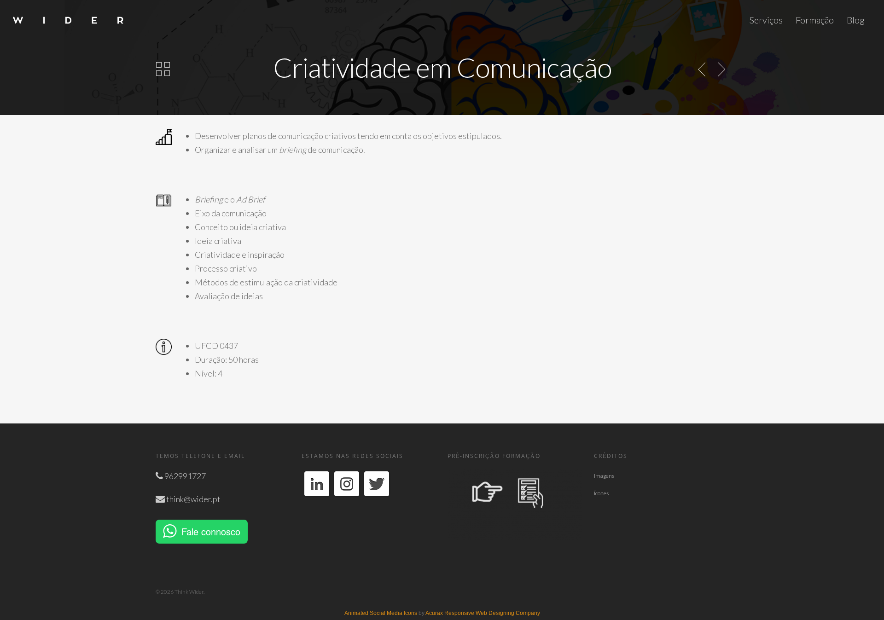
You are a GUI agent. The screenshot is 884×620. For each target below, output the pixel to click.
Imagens (604, 475)
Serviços (766, 19)
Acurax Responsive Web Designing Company (482, 613)
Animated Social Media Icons (380, 613)
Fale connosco (210, 531)
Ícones (601, 493)
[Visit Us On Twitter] (376, 502)
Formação (815, 19)
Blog (856, 19)
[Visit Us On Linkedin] (317, 502)
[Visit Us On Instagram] (346, 502)
